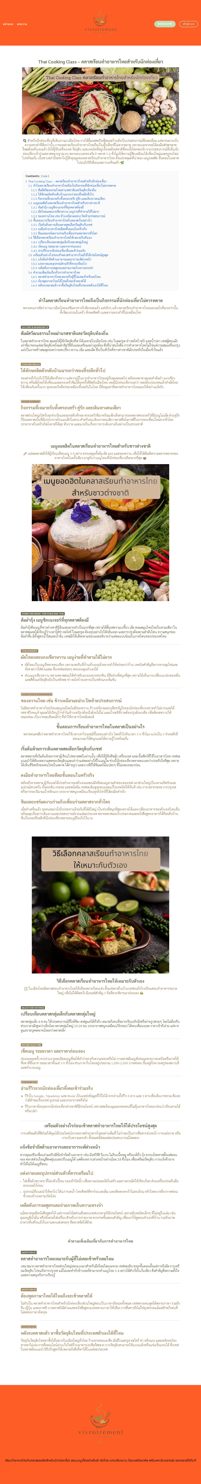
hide (45, 176)
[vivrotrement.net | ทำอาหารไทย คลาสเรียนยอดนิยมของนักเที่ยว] (101, 23)
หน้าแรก (8, 24)
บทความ (22, 24)
